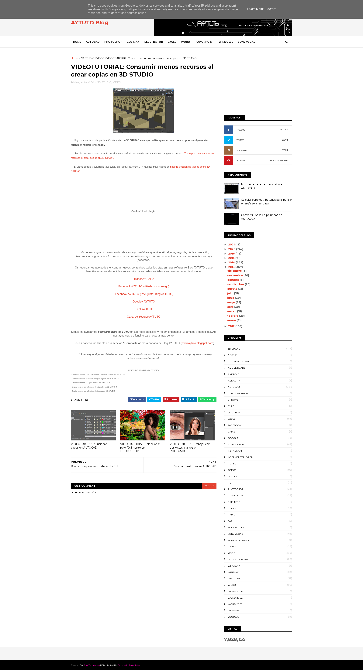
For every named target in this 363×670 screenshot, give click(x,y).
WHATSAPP (234, 565)
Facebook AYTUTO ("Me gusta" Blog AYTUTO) (144, 294)
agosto (232, 288)
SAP (230, 521)
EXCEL (172, 41)
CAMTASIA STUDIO (238, 393)
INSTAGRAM (242, 150)
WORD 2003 (235, 604)
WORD (185, 41)
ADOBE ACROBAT (238, 361)
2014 (232, 262)
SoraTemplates (92, 665)
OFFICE (232, 470)
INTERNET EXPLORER (240, 457)
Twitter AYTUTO (144, 278)
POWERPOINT (204, 41)
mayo (231, 302)
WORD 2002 (235, 597)
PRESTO (232, 508)
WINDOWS (226, 41)
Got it (271, 9)
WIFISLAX (233, 572)
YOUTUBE (241, 160)
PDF (230, 482)
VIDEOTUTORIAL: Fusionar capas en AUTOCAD (89, 445)
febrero (233, 315)
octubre (233, 280)
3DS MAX (133, 41)
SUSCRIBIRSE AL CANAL (278, 160)
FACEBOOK (241, 130)
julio (230, 293)
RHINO (232, 514)
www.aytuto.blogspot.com (197, 343)
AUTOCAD (93, 41)
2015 (231, 258)
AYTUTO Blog (89, 22)
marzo (232, 311)
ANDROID (233, 374)
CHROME (233, 399)
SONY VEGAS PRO (238, 540)
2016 (232, 253)
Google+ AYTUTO (144, 301)
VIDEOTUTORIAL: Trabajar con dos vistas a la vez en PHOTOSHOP (190, 447)
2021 (231, 244)
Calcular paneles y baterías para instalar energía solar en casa (266, 201)
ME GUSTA (283, 130)
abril (230, 307)
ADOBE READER (237, 367)
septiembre (236, 284)
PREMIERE (234, 502)
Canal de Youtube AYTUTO (144, 316)
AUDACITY (234, 380)
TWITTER (240, 140)
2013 (231, 267)
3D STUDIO (88, 58)
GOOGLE (233, 438)
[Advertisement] (258, 82)
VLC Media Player (239, 559)
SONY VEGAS (246, 41)
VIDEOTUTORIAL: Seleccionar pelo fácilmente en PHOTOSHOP (140, 447)
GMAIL (231, 431)
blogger (209, 485)
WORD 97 (233, 610)
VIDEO (100, 58)
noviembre (235, 275)
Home (77, 41)
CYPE (231, 406)
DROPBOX (234, 412)
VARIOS (232, 546)
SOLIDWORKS (236, 527)
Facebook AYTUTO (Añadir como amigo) (143, 286)
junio (231, 297)
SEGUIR (285, 140)
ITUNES (232, 463)
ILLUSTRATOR (153, 41)
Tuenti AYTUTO (143, 309)
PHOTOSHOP (113, 41)
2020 (232, 249)
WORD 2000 (235, 591)
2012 (231, 326)
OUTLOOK (234, 476)
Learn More (255, 9)
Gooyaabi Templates (129, 665)
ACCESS (232, 355)
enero (232, 320)
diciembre (235, 270)
